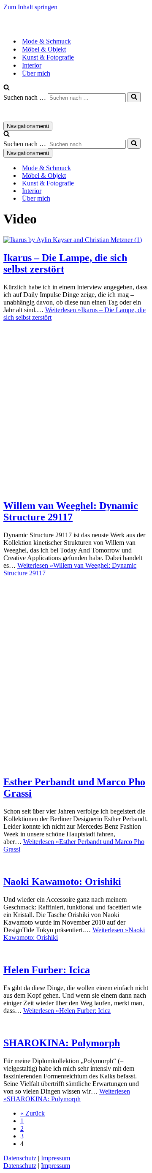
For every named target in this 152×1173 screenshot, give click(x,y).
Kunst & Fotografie (48, 57)
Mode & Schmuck (46, 41)
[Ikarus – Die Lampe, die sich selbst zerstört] (72, 239)
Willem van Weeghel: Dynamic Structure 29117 (70, 511)
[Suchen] (6, 88)
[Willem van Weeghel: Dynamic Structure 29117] (76, 487)
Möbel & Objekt (44, 49)
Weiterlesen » (67, 1010)
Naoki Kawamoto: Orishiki (62, 881)
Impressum (55, 1158)
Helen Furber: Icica (46, 969)
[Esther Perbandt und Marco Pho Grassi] (76, 764)
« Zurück (32, 1113)
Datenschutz (19, 1158)
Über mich (36, 73)
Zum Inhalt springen (30, 7)
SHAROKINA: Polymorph (61, 1042)
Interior (31, 65)
